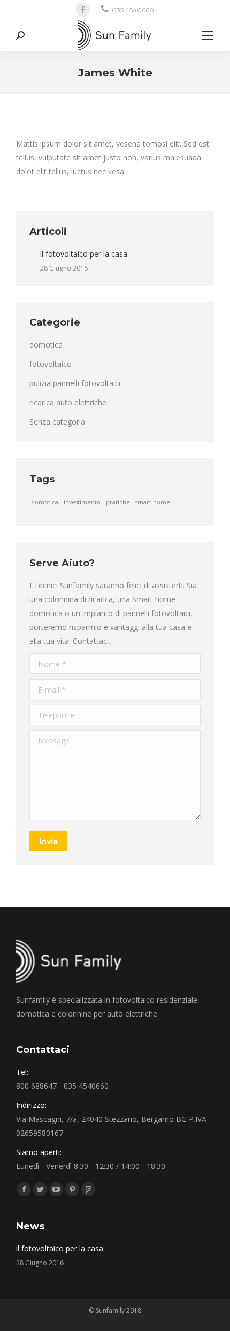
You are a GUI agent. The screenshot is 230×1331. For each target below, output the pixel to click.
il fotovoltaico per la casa (83, 254)
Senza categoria (57, 422)
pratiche (118, 502)
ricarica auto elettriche (67, 402)
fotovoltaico (50, 364)
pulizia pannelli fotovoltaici (74, 383)
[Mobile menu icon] (207, 35)
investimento (82, 502)
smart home (152, 502)
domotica (46, 345)
